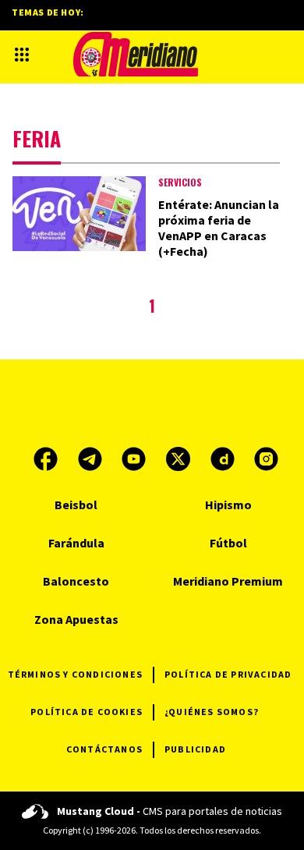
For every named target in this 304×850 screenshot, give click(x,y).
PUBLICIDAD (195, 749)
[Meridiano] (135, 54)
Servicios (180, 182)
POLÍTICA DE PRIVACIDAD (228, 674)
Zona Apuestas (76, 619)
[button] (21, 54)
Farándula (76, 543)
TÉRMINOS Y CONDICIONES (75, 674)
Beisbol (76, 504)
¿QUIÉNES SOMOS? (211, 711)
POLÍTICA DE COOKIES (86, 711)
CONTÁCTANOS (104, 749)
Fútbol (228, 543)
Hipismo (228, 504)
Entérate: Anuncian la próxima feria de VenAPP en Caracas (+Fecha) (218, 228)
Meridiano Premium (228, 581)
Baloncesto (76, 581)
